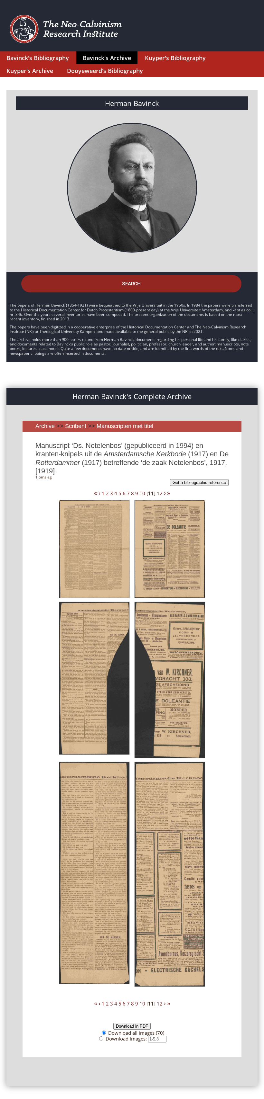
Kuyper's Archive (29, 71)
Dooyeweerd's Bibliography (105, 71)
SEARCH (131, 284)
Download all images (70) (136, 1033)
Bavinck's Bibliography (37, 58)
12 (160, 493)
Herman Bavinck (132, 103)
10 (142, 493)
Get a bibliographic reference (199, 482)
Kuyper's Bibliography (175, 58)
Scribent (75, 426)
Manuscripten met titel (125, 426)
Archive (45, 426)
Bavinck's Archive (107, 58)
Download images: (127, 1038)
